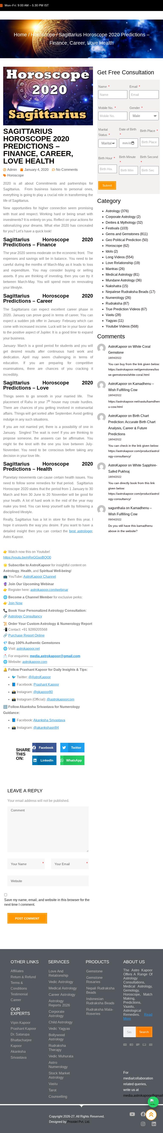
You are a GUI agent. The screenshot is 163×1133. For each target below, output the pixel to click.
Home (20, 34)
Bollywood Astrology (57, 1037)
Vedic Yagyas (59, 1029)
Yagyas (111, 320)
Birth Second (149, 157)
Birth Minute (127, 157)
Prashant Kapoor (46, 684)
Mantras (112, 269)
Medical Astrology (119, 274)
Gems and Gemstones (122, 234)
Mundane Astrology (120, 280)
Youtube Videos (118, 326)
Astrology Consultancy (25, 616)
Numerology (115, 297)
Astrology (113, 211)
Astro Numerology (58, 1065)
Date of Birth (127, 129)
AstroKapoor (117, 346)
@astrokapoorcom (60, 699)
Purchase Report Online (26, 635)
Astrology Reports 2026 (59, 1003)
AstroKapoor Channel (39, 576)
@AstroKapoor (39, 677)
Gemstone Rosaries (94, 980)
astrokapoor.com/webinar (49, 590)
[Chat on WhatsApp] (153, 1102)
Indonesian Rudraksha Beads (100, 1001)
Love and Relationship (58, 973)
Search (144, 1032)
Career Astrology (62, 995)
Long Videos (115, 257)
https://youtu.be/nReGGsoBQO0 (27, 557)
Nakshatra (113, 286)
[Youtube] (132, 1114)
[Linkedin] (154, 1124)
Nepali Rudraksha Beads (100, 990)
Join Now (15, 603)
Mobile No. (106, 108)
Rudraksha (114, 303)
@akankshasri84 (46, 727)
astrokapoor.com (34, 662)
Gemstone (94, 971)
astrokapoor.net (28, 648)
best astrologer (80, 531)
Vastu (110, 315)
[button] (44, 747)
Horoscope (43, 34)
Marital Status (103, 132)
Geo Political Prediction (123, 240)
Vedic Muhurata (61, 1056)
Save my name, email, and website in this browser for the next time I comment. (47, 902)
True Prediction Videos (123, 309)
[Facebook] (143, 1114)
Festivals (112, 228)
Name (103, 86)
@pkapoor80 (43, 692)
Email (133, 86)
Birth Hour (105, 158)
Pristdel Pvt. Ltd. (78, 1121)
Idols (109, 251)
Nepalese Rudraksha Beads (127, 292)
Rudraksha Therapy (57, 1048)
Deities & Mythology (121, 222)
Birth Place (148, 131)
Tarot (52, 1090)
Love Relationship (119, 263)
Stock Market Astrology (59, 1075)
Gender (135, 108)
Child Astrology (61, 1022)
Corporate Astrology (121, 217)
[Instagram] (143, 1124)
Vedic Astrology (61, 982)
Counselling (58, 1097)
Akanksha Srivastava (49, 720)
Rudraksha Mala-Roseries (99, 1011)
